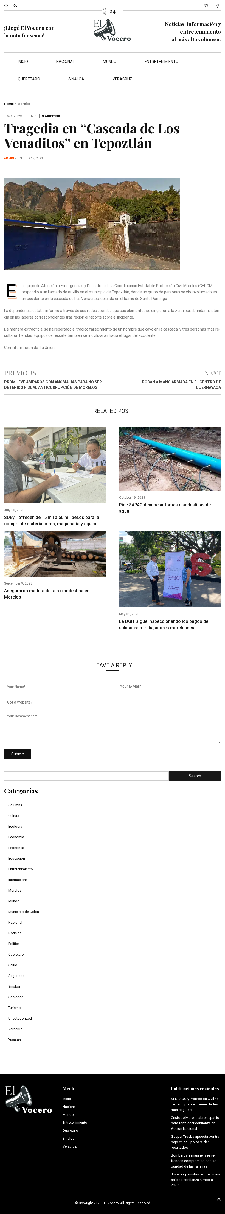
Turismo (14, 1008)
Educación (16, 858)
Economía (16, 837)
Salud (12, 965)
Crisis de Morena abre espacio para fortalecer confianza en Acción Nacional (195, 1123)
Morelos (24, 104)
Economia (16, 848)
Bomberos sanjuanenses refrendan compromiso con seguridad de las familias (194, 1160)
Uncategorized (20, 1018)
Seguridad (16, 976)
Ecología (15, 826)
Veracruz (122, 79)
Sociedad (16, 997)
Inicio (23, 61)
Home (9, 104)
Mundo (109, 61)
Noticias (14, 933)
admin (9, 158)
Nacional (65, 61)
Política (14, 944)
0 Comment (51, 116)
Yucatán (14, 1040)
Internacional (18, 880)
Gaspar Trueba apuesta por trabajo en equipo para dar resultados (195, 1141)
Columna (15, 805)
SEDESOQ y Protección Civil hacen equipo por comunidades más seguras (195, 1104)
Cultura (13, 816)
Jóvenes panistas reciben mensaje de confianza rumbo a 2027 (195, 1179)
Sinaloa (76, 79)
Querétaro (29, 79)
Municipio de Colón (23, 912)
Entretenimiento (161, 61)
